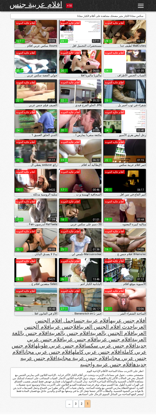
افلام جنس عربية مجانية (83, 358)
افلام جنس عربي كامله (97, 352)
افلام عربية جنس (36, 4)
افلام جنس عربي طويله (60, 345)
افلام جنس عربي (81, 339)
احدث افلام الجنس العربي (108, 327)
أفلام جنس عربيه (128, 320)
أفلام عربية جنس (92, 320)
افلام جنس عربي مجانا (47, 352)
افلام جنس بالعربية (69, 333)
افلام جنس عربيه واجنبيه (106, 364)
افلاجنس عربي (66, 327)
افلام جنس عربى (115, 339)
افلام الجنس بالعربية (112, 333)
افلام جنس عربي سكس (111, 345)
